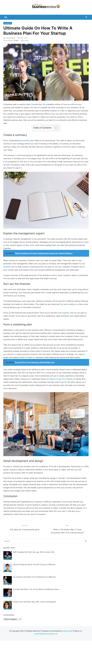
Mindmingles (67, 631)
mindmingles (10, 38)
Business (7, 23)
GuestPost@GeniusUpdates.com (46, 634)
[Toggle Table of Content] (55, 128)
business (65, 313)
